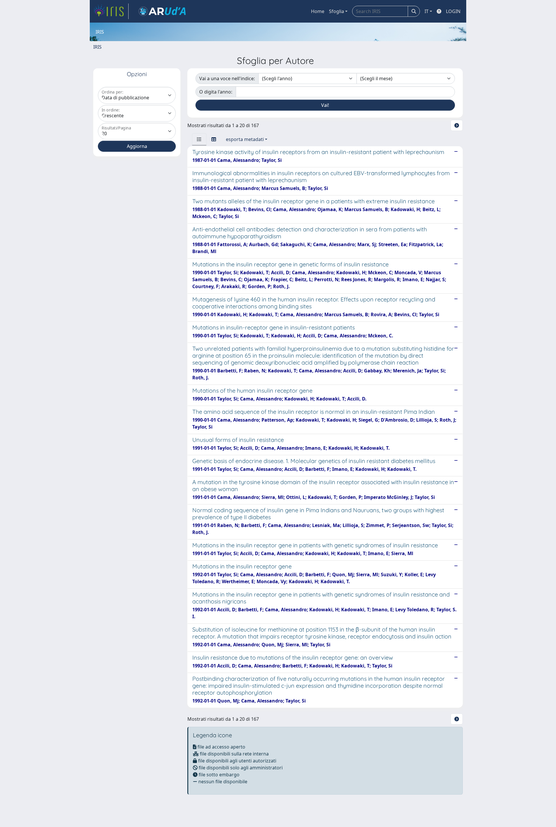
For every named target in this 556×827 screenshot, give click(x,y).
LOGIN (453, 11)
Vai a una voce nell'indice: (227, 78)
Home (317, 11)
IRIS (97, 47)
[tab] (199, 139)
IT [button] (427, 11)
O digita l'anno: (215, 92)
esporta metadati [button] (245, 139)
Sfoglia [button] (336, 11)
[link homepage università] (162, 11)
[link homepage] (111, 11)
